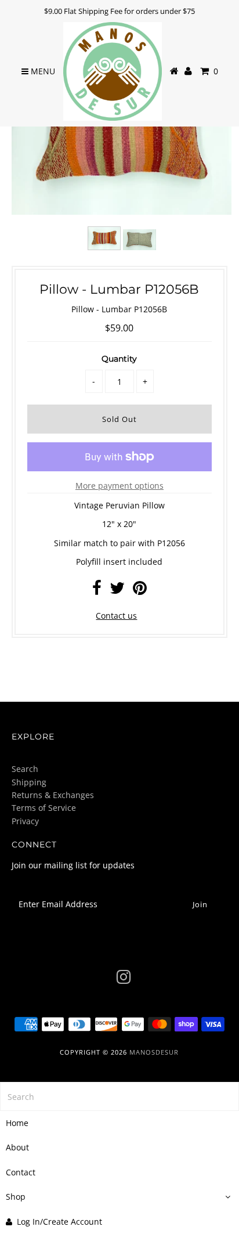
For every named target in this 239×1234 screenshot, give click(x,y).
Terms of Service (44, 807)
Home (17, 1122)
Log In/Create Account (59, 1221)
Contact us (116, 615)
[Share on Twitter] (117, 590)
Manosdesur (154, 1052)
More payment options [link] (119, 485)
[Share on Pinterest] (140, 590)
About (17, 1147)
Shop (16, 1196)
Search (25, 768)
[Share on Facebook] (97, 590)
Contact (20, 1172)
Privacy (25, 821)
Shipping (29, 782)
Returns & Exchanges (53, 794)
